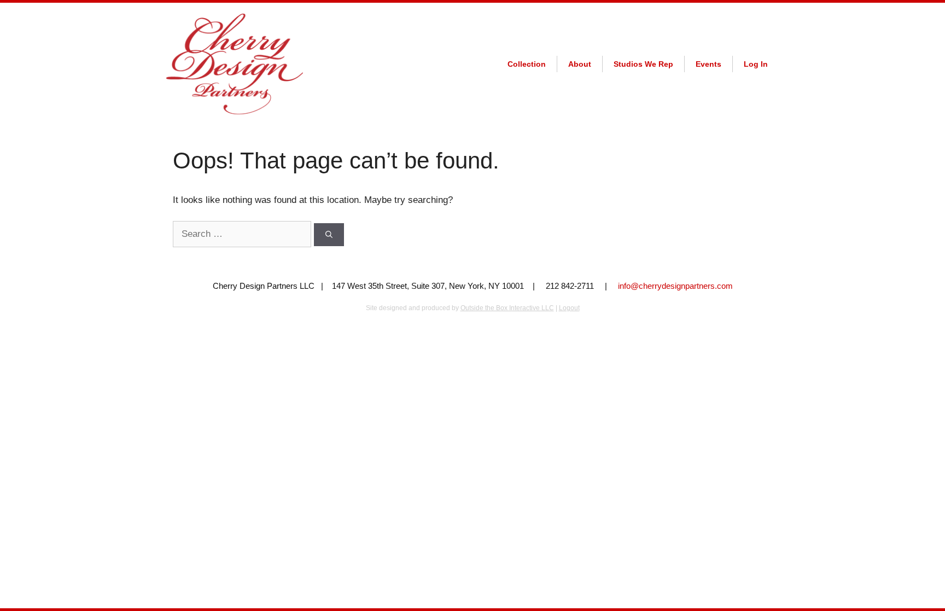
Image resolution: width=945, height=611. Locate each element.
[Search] (329, 234)
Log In (756, 64)
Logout (569, 308)
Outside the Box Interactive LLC (507, 308)
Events (708, 64)
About (579, 64)
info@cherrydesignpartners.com (675, 285)
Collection (527, 64)
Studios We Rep (643, 64)
